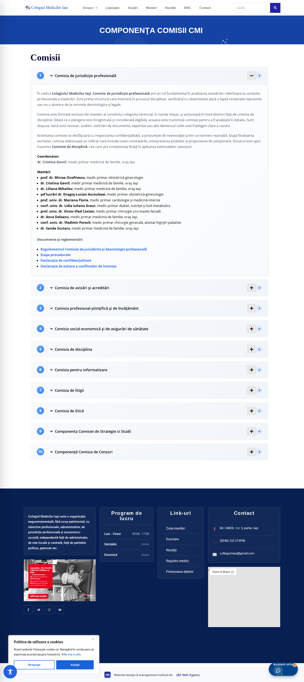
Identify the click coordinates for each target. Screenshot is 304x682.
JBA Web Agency (188, 675)
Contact (205, 8)
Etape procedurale (56, 255)
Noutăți (170, 8)
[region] (53, 654)
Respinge (34, 664)
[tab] (149, 75)
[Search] (275, 8)
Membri (151, 8)
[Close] (94, 638)
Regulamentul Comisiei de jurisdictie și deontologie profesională (94, 249)
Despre (88, 8)
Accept (75, 664)
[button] (90, 8)
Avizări (133, 8)
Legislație (113, 8)
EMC (187, 8)
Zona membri (175, 528)
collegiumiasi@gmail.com (237, 553)
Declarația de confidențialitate (66, 260)
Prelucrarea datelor (180, 572)
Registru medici (177, 561)
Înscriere (172, 539)
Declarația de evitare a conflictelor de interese (78, 266)
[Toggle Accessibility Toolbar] (10, 672)
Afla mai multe (71, 654)
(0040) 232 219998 (232, 541)
